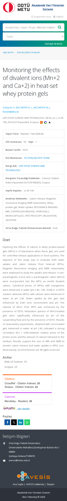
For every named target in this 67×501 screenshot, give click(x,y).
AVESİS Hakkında (35, 484)
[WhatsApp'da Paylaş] (27, 422)
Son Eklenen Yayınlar (28, 52)
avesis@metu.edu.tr (19, 460)
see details (24, 408)
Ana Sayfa (8, 52)
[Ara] (59, 27)
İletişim (50, 484)
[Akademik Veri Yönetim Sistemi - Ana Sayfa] (17, 7)
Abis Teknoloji (29, 497)
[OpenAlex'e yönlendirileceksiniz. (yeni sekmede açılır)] (49, 122)
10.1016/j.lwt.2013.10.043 (37, 157)
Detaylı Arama (53, 43)
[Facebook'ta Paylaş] (7, 422)
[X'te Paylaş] (14, 422)
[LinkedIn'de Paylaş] (20, 422)
